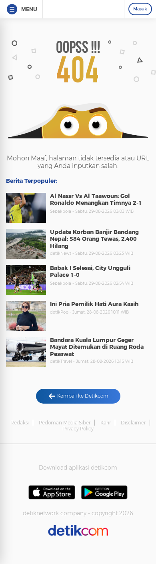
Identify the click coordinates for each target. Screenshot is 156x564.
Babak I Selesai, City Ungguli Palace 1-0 (90, 271)
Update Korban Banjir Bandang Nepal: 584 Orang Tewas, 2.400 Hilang (94, 239)
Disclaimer (133, 423)
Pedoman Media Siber (64, 423)
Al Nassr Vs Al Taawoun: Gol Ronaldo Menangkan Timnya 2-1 (96, 199)
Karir (105, 423)
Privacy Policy (78, 429)
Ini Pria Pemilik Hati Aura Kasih (94, 304)
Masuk (140, 9)
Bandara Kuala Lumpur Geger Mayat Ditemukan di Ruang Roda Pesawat (97, 347)
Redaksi (19, 423)
